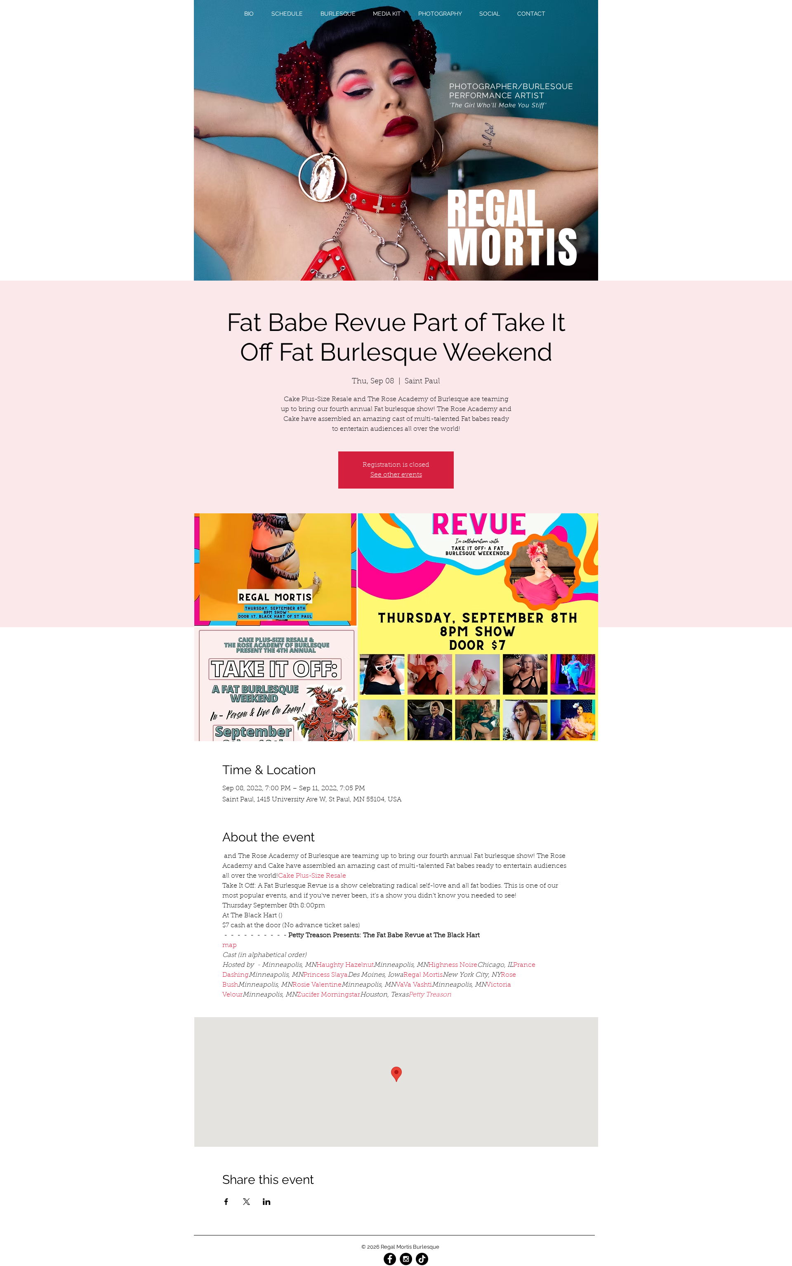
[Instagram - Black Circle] (406, 1259)
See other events (396, 475)
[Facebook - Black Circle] (390, 1259)
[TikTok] (422, 1259)
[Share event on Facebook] (226, 1201)
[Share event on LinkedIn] (267, 1201)
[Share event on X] (246, 1201)
